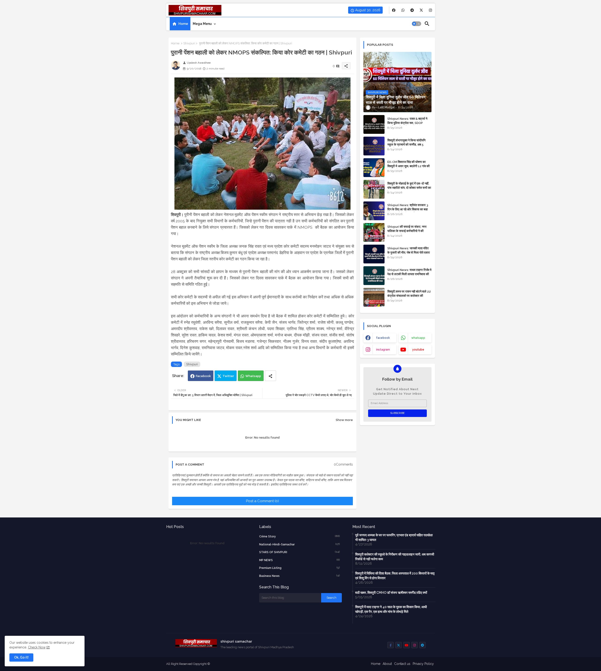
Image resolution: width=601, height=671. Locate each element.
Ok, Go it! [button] (21, 657)
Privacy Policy (423, 664)
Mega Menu (202, 24)
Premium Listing (299, 568)
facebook (383, 337)
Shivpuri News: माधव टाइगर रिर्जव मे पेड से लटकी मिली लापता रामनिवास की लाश (409, 274)
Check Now (37, 647)
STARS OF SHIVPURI (299, 552)
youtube (418, 349)
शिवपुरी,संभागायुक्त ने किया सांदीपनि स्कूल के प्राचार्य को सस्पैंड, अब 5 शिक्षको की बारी (406, 144)
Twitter (228, 376)
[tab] (180, 23)
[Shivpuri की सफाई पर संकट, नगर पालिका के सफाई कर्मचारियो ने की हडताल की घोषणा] (374, 232)
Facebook (203, 376)
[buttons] (394, 10)
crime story (299, 536)
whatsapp (418, 337)
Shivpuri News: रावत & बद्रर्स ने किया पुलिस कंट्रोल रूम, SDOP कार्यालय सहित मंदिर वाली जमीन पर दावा (408, 123)
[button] (416, 23)
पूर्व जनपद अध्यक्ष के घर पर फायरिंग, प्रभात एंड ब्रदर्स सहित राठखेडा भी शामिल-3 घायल (394, 537)
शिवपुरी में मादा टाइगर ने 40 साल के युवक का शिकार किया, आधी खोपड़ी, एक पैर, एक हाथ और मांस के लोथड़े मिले (391, 609)
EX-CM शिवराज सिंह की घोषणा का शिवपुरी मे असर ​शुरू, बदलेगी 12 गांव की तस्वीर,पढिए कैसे (408, 166)
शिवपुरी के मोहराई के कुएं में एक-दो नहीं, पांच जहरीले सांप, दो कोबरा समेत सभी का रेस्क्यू (409, 188)
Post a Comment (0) (262, 501)
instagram (383, 349)
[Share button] (270, 375)
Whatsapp (253, 376)
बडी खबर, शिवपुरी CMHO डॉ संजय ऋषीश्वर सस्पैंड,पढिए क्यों (391, 592)
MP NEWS (299, 560)
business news (299, 576)
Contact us (402, 664)
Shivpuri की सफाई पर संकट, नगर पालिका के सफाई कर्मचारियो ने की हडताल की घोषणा (407, 231)
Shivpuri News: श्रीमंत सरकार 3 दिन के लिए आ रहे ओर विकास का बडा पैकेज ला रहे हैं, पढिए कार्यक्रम (407, 209)
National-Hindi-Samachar (299, 544)
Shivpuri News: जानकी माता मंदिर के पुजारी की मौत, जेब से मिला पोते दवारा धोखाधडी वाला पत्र (408, 252)
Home (183, 24)
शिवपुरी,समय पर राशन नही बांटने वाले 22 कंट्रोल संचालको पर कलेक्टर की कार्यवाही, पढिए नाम (409, 296)
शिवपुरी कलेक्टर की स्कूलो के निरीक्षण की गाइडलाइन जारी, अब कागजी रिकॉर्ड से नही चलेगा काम (394, 556)
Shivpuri (189, 43)
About (387, 664)
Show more (344, 420)
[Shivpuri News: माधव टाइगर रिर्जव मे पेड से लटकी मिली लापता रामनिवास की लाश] (374, 275)
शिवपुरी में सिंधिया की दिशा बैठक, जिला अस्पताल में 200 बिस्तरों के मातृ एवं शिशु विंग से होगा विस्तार (395, 575)
